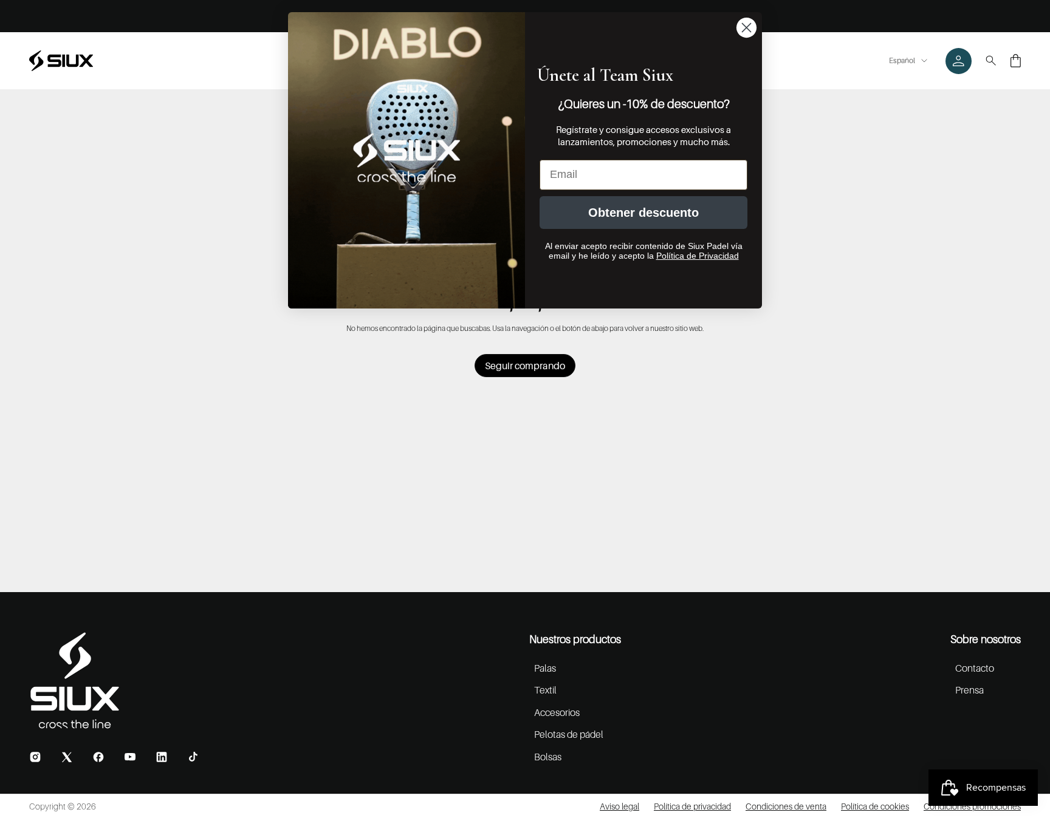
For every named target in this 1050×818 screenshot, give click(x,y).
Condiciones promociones (972, 806)
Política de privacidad (692, 806)
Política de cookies (875, 806)
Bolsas (547, 757)
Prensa (969, 690)
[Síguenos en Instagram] (35, 757)
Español (902, 60)
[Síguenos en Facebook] (98, 757)
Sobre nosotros (985, 639)
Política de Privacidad (697, 256)
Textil (545, 690)
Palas (545, 668)
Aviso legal (619, 806)
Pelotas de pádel (568, 734)
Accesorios (557, 712)
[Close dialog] (746, 27)
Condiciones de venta (786, 806)
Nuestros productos (575, 639)
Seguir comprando (525, 366)
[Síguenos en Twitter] (67, 757)
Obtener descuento (643, 212)
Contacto (974, 668)
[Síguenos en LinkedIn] (162, 757)
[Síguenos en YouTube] (130, 757)
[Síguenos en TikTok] (193, 757)
